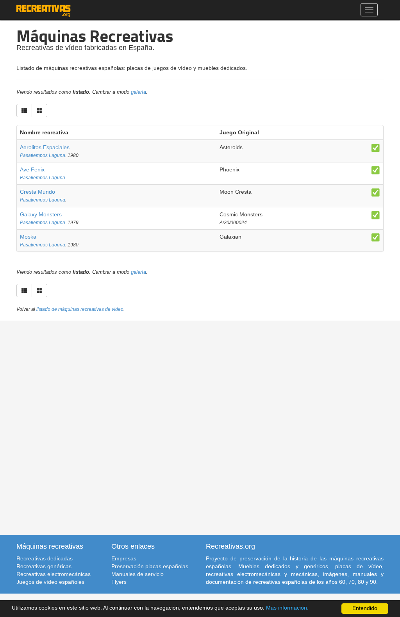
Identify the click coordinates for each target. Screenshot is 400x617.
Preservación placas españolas (149, 566)
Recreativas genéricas (43, 566)
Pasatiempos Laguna (42, 155)
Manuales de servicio (137, 574)
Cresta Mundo (37, 192)
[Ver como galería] (39, 110)
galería (138, 92)
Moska (28, 237)
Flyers (119, 582)
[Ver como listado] (24, 110)
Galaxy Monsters (41, 214)
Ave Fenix (32, 169)
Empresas (123, 558)
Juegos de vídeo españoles (50, 582)
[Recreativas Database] (44, 10)
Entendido (364, 608)
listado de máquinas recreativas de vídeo (79, 309)
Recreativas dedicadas (44, 558)
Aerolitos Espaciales (45, 147)
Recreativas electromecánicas (53, 574)
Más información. (287, 608)
